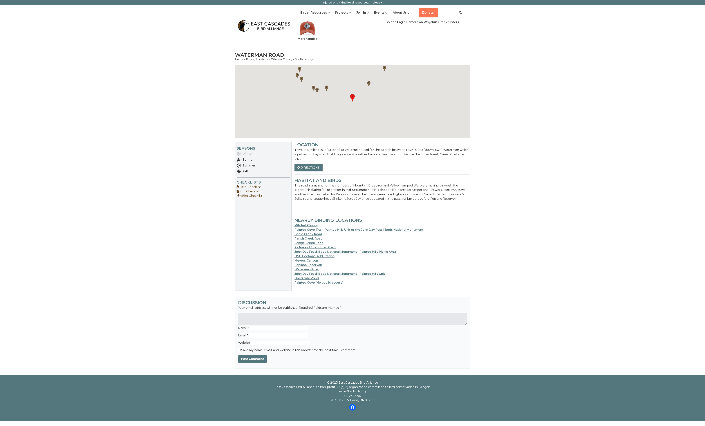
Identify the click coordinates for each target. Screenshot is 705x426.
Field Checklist (250, 187)
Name (243, 328)
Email (243, 335)
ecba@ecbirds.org (352, 391)
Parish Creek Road (308, 238)
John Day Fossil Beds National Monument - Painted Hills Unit (339, 273)
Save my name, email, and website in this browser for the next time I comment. (298, 350)
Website (244, 343)
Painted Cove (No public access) (318, 282)
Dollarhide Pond (306, 278)
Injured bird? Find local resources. (346, 2)
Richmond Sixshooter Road (315, 247)
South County (304, 59)
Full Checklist (249, 191)
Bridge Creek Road (308, 243)
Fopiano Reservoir (308, 265)
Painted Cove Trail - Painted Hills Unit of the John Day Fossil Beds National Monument (358, 229)
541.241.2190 (352, 396)
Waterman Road (306, 269)
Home (239, 59)
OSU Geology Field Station (314, 256)
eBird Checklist (251, 195)
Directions (310, 167)
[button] (352, 97)
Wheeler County (281, 59)
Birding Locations (257, 59)
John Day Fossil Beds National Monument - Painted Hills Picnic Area (345, 251)
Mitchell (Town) (306, 225)
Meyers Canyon (306, 260)
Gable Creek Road (308, 234)
